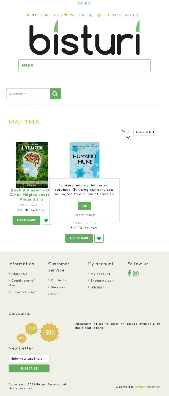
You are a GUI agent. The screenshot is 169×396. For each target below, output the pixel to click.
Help (54, 294)
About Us (19, 273)
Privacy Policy (23, 292)
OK (84, 206)
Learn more (84, 214)
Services (58, 287)
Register (39, 15)
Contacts (58, 280)
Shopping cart (102, 280)
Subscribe (29, 368)
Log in (58, 15)
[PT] (80, 3)
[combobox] (28, 93)
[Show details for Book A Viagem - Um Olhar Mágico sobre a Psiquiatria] (32, 165)
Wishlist (97, 287)
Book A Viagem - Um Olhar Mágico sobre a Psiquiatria (31, 194)
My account (100, 273)
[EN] (88, 3)
